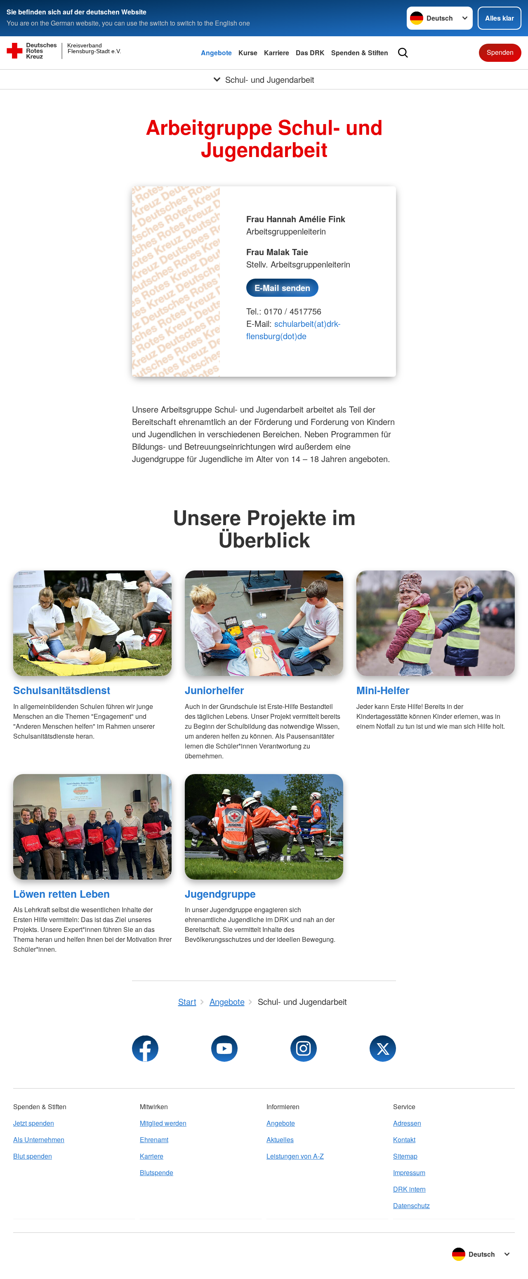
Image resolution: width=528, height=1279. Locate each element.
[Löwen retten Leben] (92, 827)
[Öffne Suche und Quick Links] (403, 52)
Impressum (409, 1172)
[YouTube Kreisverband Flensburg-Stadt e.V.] (224, 1048)
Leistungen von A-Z (295, 1156)
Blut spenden (32, 1156)
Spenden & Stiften (359, 52)
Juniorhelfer (214, 690)
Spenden (500, 52)
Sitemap (405, 1156)
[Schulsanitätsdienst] (92, 623)
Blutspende (156, 1172)
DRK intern (409, 1189)
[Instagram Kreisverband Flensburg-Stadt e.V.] (303, 1048)
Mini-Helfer (383, 690)
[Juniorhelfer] (264, 623)
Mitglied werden (163, 1123)
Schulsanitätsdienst (61, 690)
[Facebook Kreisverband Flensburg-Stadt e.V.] (145, 1048)
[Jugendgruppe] (264, 827)
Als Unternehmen (38, 1139)
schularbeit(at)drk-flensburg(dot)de (293, 329)
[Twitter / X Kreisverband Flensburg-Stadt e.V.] (383, 1048)
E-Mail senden (282, 287)
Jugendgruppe (220, 893)
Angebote (216, 52)
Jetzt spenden (33, 1123)
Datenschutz (411, 1205)
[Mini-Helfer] (435, 623)
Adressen (407, 1123)
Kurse (247, 52)
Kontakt (404, 1139)
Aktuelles (280, 1139)
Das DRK (310, 52)
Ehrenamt (154, 1139)
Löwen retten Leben (61, 893)
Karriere (276, 52)
